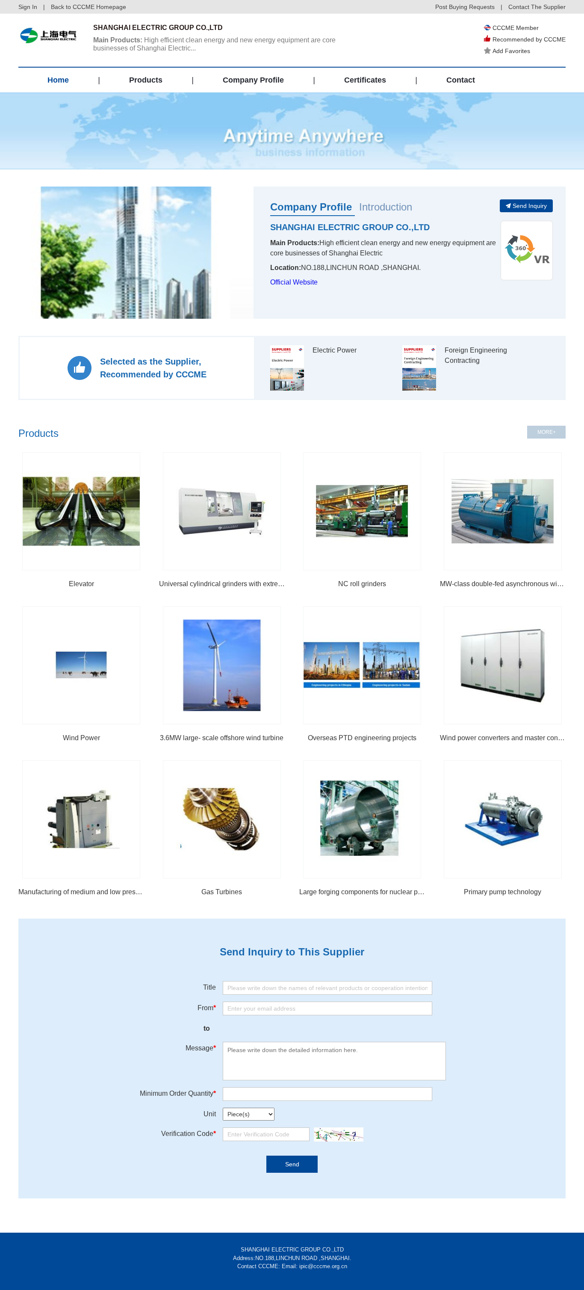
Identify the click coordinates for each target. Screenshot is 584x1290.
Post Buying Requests (465, 6)
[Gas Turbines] (222, 819)
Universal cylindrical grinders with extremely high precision (222, 583)
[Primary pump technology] (503, 819)
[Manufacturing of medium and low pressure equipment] (81, 819)
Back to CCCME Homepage (88, 6)
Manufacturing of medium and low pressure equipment (81, 892)
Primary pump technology (502, 892)
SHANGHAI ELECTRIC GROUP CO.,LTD (350, 227)
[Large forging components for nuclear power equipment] (362, 819)
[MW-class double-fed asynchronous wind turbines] (503, 511)
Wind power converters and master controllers (503, 737)
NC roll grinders (362, 583)
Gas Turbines (221, 892)
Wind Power (81, 737)
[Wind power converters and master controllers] (503, 665)
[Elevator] (81, 511)
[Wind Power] (81, 665)
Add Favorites (511, 50)
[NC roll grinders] (362, 511)
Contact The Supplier (537, 6)
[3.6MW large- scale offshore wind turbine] (222, 665)
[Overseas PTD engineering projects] (362, 665)
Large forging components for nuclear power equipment (362, 892)
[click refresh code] (336, 1134)
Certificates (365, 80)
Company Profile (253, 80)
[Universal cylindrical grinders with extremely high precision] (222, 511)
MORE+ (546, 432)
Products (145, 80)
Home (58, 80)
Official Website (294, 282)
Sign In (27, 6)
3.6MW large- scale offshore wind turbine (221, 737)
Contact (460, 80)
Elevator (81, 583)
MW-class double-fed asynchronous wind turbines (503, 583)
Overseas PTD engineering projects (362, 737)
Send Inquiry (530, 205)
